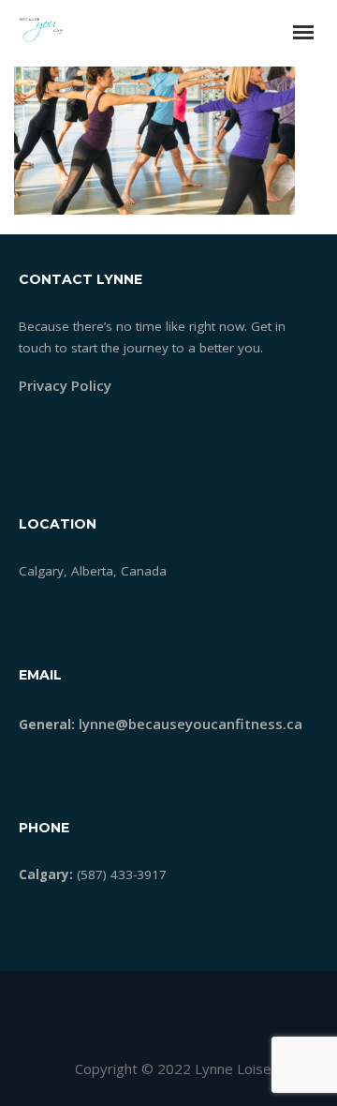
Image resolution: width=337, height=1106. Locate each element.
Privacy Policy (65, 385)
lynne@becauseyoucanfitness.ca (190, 723)
